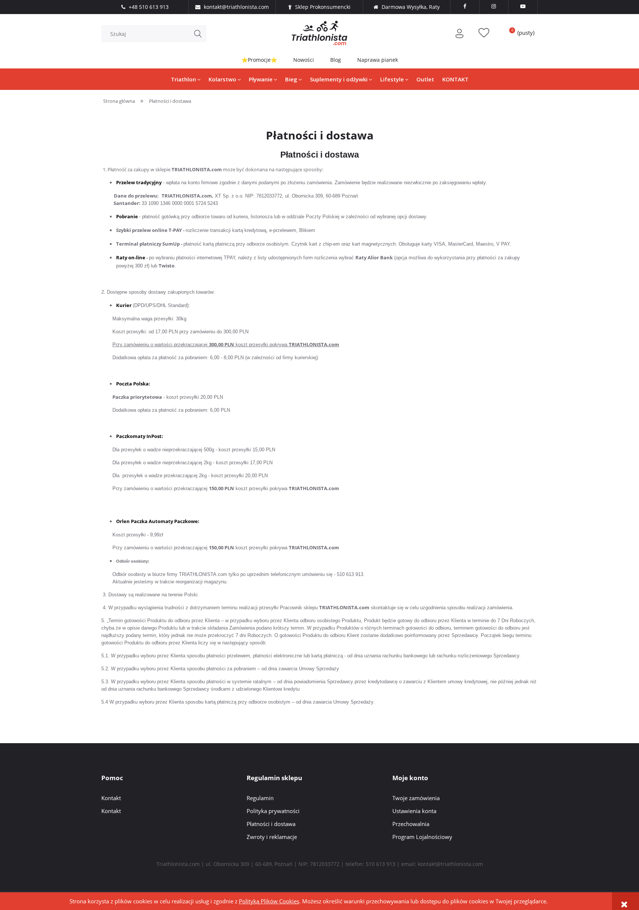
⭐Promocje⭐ (259, 59)
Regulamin (260, 798)
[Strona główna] (319, 33)
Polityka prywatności (273, 811)
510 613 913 (380, 863)
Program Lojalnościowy (422, 836)
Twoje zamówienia (416, 798)
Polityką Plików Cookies (269, 901)
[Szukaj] (197, 33)
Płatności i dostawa (271, 824)
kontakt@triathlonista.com (450, 863)
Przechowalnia (410, 824)
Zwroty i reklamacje (272, 836)
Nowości (303, 59)
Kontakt (111, 798)
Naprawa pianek (377, 59)
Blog (335, 59)
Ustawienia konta (414, 811)
